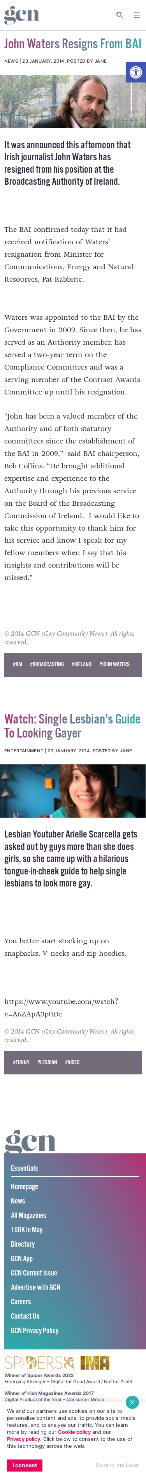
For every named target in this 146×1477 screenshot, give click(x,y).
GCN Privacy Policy (34, 1331)
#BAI (17, 664)
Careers (21, 1302)
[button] (136, 72)
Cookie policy (74, 1432)
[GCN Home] (22, 15)
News (18, 1201)
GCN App (22, 1259)
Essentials (24, 1169)
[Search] (120, 15)
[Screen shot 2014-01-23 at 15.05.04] (73, 790)
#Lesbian (47, 1062)
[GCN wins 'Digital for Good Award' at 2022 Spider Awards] (39, 1363)
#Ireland (81, 664)
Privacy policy (23, 1439)
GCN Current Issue (34, 1273)
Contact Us (25, 1316)
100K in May (26, 1230)
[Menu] (137, 15)
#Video (72, 1062)
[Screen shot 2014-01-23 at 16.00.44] (73, 101)
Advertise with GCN (35, 1288)
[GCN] (31, 1150)
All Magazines (28, 1216)
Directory (23, 1244)
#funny (21, 1062)
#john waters (114, 664)
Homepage (24, 1187)
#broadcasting (47, 664)
